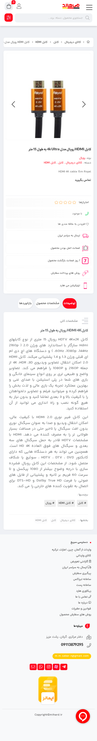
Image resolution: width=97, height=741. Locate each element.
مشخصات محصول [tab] (47, 303)
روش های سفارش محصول (75, 614)
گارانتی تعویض (79, 561)
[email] (33, 667)
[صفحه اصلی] (88, 42)
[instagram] (48, 667)
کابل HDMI (41, 42)
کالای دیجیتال (73, 42)
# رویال (50, 503)
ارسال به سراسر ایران (75, 567)
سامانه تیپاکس (82, 579)
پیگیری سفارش (82, 573)
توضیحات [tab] (70, 303)
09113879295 (72, 645)
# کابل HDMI (66, 503)
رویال (82, 158)
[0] (9, 7)
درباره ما (83, 603)
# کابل (82, 503)
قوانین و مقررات (81, 609)
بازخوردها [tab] (25, 303)
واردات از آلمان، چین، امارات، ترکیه (71, 550)
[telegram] (63, 667)
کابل (56, 42)
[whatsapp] (41, 667)
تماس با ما (81, 597)
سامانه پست (83, 585)
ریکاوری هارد (83, 591)
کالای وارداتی (83, 556)
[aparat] (56, 667)
